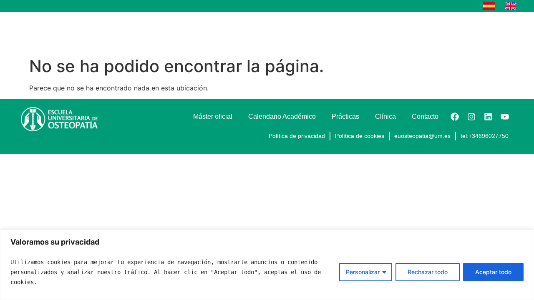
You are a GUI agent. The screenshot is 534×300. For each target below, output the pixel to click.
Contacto (491, 32)
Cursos (218, 32)
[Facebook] (454, 116)
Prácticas (410, 32)
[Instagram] (471, 116)
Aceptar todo (493, 271)
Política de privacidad (297, 135)
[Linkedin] (488, 116)
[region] (267, 265)
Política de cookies (359, 135)
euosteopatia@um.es (422, 135)
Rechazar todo (428, 271)
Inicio (183, 32)
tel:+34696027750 (485, 135)
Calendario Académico (346, 32)
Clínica (451, 32)
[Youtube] (504, 116)
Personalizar (363, 271)
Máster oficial (275, 32)
